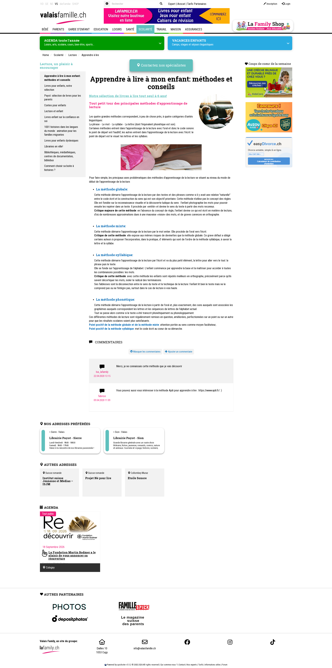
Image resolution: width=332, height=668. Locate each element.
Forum (224, 665)
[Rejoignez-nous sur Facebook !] (187, 642)
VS (56, 4)
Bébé (45, 29)
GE (46, 4)
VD (42, 4)
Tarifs (200, 665)
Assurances (193, 29)
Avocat (181, 4)
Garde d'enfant (79, 29)
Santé (130, 29)
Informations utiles (212, 665)
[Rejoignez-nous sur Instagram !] (230, 642)
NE (51, 4)
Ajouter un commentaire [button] (180, 351)
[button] (145, 352)
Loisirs (117, 29)
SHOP (75, 4)
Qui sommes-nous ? (168, 665)
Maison (176, 29)
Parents (58, 29)
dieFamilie (65, 4)
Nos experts (192, 665)
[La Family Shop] (263, 26)
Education (101, 29)
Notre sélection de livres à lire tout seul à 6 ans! (128, 96)
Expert (171, 4)
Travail (161, 29)
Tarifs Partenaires (196, 4)
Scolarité (145, 29)
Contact (182, 665)
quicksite (121, 665)
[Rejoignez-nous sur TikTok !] (272, 642)
